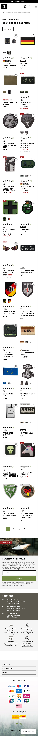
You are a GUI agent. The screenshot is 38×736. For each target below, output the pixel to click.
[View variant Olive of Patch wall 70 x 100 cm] (4, 91)
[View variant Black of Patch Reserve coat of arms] (9, 301)
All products (8, 29)
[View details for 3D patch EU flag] (10, 371)
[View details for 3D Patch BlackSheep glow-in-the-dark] (10, 330)
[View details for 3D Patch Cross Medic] (10, 207)
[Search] (3, 12)
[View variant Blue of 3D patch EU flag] (4, 383)
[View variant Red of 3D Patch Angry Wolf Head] (22, 132)
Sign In (19, 578)
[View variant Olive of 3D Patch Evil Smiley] (27, 91)
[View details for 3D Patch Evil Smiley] (27, 80)
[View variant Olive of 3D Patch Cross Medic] (4, 218)
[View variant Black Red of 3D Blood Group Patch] (27, 175)
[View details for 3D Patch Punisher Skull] (10, 41)
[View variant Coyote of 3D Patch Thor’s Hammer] (22, 383)
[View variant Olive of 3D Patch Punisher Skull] (4, 52)
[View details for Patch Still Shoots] (10, 410)
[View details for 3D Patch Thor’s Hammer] (27, 371)
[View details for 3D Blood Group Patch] (27, 164)
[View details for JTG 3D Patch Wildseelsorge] (10, 491)
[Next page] (30, 529)
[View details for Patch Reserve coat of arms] (10, 289)
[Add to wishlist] (16, 35)
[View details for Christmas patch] (27, 207)
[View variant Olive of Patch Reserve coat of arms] (4, 301)
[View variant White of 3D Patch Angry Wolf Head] (27, 132)
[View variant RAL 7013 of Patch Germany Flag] (27, 342)
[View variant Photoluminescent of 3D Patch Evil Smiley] (22, 91)
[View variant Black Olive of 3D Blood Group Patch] (22, 175)
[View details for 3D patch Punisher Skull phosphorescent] (10, 450)
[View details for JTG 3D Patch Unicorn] (27, 450)
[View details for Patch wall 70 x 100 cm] (10, 80)
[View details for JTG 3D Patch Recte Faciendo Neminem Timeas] (27, 289)
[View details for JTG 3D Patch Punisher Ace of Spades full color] (10, 164)
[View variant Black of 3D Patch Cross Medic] (9, 218)
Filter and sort (30, 731)
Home (4, 19)
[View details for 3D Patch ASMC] (27, 410)
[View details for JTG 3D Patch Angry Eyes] (10, 248)
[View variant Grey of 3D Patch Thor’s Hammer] (27, 383)
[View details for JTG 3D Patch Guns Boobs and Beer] (10, 121)
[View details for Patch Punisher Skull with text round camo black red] (27, 491)
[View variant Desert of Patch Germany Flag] (22, 342)
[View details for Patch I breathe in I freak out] (27, 248)
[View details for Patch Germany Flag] (27, 330)
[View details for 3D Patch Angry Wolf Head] (27, 121)
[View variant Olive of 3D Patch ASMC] (27, 422)
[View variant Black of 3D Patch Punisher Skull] (9, 52)
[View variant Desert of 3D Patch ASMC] (22, 422)
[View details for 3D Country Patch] (27, 41)
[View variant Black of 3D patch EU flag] (9, 383)
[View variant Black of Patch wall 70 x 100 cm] (9, 91)
